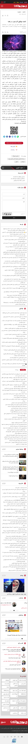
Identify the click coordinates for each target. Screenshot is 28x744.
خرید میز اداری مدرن (6, 709)
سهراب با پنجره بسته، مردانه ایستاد (14, 658)
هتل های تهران (6, 694)
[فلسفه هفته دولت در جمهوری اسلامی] (22, 604)
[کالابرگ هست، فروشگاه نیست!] (22, 469)
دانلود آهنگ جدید (22, 690)
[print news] (3, 16)
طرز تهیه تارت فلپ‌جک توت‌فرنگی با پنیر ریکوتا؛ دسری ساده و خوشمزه (13, 364)
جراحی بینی (23, 683)
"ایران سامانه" (18, 733)
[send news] (5, 15)
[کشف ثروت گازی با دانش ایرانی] (23, 663)
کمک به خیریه (6, 697)
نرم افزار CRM (6, 690)
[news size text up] (3, 32)
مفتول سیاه (7, 701)
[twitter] (12, 137)
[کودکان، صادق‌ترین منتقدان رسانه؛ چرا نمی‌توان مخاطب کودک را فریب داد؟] (22, 462)
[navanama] (25, 2)
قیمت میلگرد (23, 713)
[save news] (7, 15)
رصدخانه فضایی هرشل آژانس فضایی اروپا (16, 159)
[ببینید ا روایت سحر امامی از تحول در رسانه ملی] (14, 585)
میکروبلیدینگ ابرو (22, 701)
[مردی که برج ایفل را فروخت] (22, 477)
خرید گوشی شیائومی (15, 684)
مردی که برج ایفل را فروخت (13, 476)
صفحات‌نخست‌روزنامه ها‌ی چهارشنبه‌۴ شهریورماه (16, 635)
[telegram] (15, 137)
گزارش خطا (13, 146)
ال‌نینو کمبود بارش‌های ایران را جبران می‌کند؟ (13, 669)
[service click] (14, 2)
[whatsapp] (18, 137)
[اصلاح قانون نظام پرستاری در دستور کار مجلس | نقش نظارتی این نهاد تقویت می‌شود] (23, 649)
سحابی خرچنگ (16, 156)
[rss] (5, 737)
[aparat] (19, 737)
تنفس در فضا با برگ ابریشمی (19, 180)
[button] (18, 610)
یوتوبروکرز (7, 680)
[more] (4, 449)
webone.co (23, 694)
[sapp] (22, 737)
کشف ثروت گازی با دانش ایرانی (15, 665)
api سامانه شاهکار (22, 680)
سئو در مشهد (15, 690)
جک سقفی (15, 708)
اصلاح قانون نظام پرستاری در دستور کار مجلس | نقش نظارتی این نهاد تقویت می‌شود (11, 650)
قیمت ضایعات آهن (14, 702)
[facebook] (10, 137)
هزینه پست (7, 683)
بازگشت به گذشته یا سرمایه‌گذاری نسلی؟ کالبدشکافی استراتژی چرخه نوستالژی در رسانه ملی (10, 456)
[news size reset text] (5, 32)
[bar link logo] (3, 2)
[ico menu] (2, 6)
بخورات (7, 687)
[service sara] (21, 2)
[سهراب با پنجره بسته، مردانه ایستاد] (23, 656)
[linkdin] (7, 137)
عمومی (19, 12)
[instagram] (8, 737)
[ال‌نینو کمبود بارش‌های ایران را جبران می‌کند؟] (23, 669)
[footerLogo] (18, 722)
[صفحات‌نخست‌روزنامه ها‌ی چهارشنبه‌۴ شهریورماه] (14, 626)
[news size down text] (7, 32)
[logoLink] (20, 6)
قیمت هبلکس (23, 708)
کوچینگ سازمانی (6, 704)
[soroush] (4, 137)
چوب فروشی (15, 680)
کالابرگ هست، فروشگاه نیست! (13, 472)
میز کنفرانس (15, 713)
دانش (24, 12)
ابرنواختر (22, 162)
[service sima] (18, 2)
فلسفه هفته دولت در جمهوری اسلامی (12, 603)
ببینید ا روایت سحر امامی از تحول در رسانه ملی (16, 594)
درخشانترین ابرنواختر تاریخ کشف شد (18, 178)
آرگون (17, 162)
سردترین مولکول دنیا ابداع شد (19, 177)
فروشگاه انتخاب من (14, 695)
